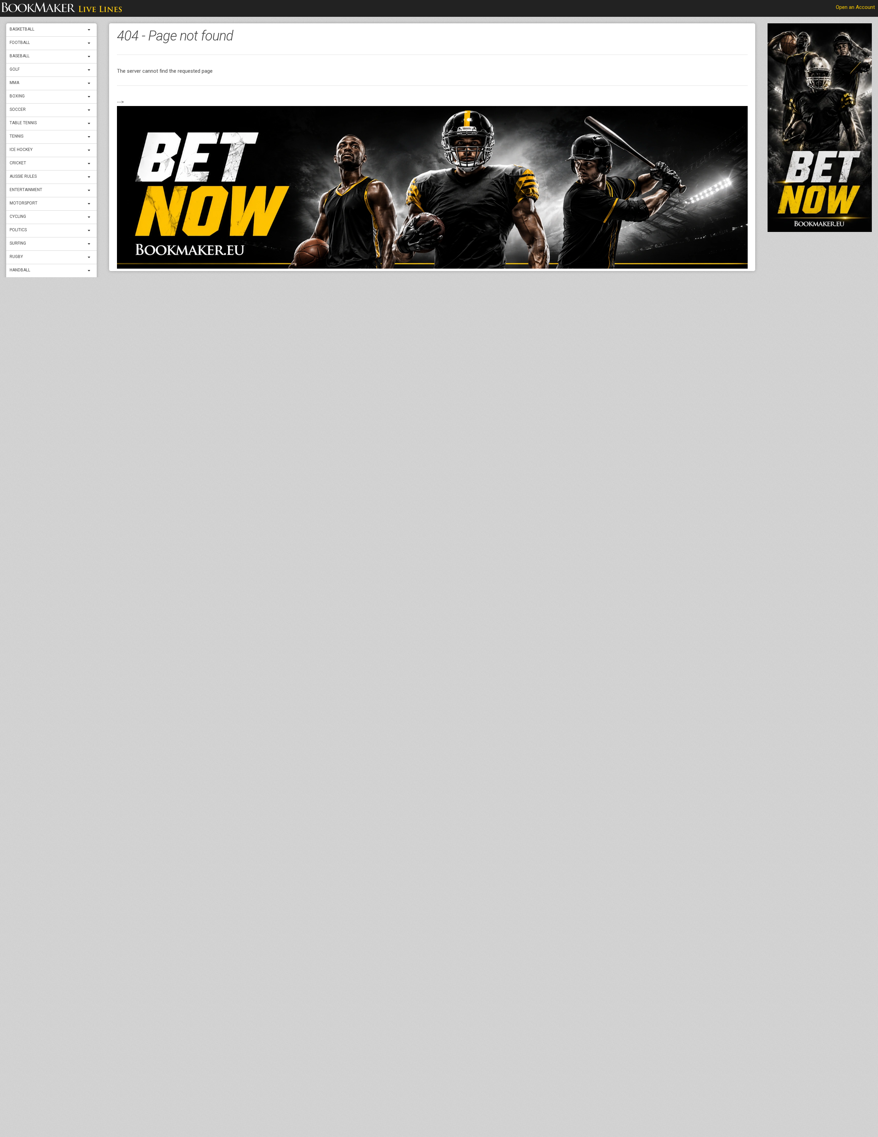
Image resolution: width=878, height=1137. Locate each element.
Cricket (18, 163)
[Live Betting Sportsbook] (62, 8)
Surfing (18, 243)
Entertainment (26, 189)
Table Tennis (23, 122)
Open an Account (855, 7)
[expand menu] (90, 29)
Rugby (16, 256)
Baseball (19, 56)
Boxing (17, 96)
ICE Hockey (21, 149)
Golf (15, 69)
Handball (20, 270)
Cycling (18, 216)
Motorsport (23, 203)
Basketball (22, 29)
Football (20, 42)
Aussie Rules (23, 176)
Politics (18, 229)
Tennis (16, 136)
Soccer (18, 109)
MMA (14, 82)
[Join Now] (432, 187)
